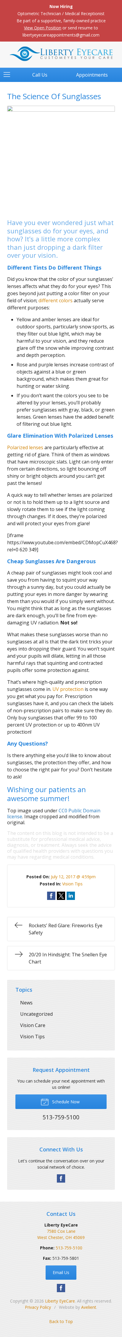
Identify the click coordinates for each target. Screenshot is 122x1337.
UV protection (68, 689)
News (26, 1002)
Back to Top (61, 1321)
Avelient (88, 1307)
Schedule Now (65, 1102)
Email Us (61, 1272)
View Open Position (42, 28)
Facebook (61, 1178)
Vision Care (32, 1025)
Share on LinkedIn (71, 896)
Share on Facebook (51, 896)
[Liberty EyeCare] (61, 53)
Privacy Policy (38, 1307)
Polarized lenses (25, 447)
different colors (55, 300)
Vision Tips (72, 884)
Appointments (92, 75)
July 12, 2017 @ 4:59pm (73, 876)
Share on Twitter (61, 896)
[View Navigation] (9, 75)
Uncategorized (36, 1014)
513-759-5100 (69, 1248)
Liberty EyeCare (60, 1301)
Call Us (39, 75)
